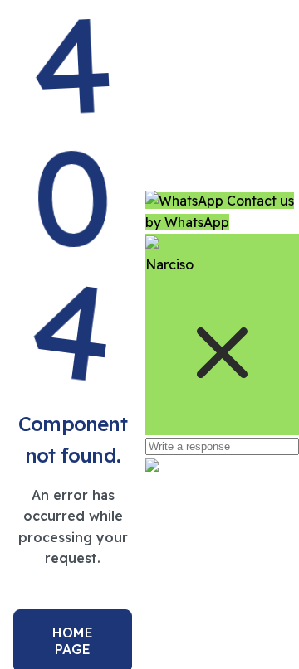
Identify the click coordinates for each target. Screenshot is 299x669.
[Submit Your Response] (152, 466)
